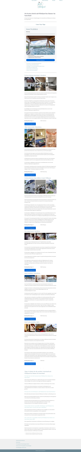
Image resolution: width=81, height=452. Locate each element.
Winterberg (28, 31)
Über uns (60, 0)
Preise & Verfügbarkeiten (30, 123)
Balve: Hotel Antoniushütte (32, 70)
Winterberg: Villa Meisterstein (33, 64)
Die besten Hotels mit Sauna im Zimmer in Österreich (34, 434)
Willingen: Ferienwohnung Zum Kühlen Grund (35, 66)
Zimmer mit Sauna (45, 0)
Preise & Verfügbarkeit (40, 60)
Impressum (18, 442)
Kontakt (53, 0)
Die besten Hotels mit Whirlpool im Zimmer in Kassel (34, 433)
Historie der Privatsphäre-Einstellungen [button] (23, 445)
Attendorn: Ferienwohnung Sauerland (34, 63)
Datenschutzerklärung (20, 440)
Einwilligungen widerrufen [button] (21, 447)
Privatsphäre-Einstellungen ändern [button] (22, 443)
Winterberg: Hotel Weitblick (32, 68)
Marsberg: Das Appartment (32, 67)
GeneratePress (43, 450)
